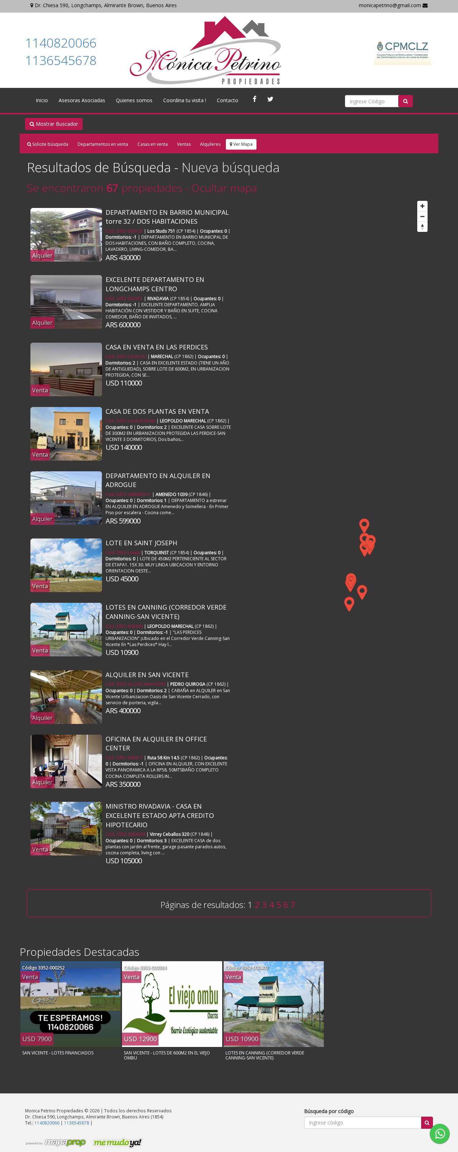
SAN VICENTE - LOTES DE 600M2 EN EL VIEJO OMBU (167, 1055)
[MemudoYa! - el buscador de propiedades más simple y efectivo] (115, 1143)
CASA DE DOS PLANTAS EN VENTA (157, 411)
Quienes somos (134, 100)
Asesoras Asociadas (82, 100)
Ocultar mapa (224, 187)
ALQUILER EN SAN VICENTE (147, 674)
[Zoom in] (422, 206)
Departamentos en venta (103, 144)
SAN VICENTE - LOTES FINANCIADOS (57, 1053)
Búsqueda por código (329, 1111)
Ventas (184, 144)
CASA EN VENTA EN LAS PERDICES (157, 347)
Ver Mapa (242, 144)
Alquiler (42, 255)
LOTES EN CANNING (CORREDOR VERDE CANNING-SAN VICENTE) (166, 612)
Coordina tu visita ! (184, 100)
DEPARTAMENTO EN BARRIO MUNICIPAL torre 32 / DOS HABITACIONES (167, 217)
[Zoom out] (422, 216)
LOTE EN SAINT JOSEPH (141, 542)
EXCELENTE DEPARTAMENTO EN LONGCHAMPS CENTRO (155, 284)
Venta (40, 390)
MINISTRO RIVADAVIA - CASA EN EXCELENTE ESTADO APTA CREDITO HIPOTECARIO (160, 815)
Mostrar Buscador (56, 123)
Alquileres (210, 144)
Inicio (42, 100)
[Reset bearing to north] (422, 227)
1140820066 (61, 42)
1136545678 (61, 60)
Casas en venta (152, 144)
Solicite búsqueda (49, 144)
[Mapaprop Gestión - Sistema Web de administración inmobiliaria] (56, 1143)
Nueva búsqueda (230, 167)
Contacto (227, 100)
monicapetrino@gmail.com (391, 5)
